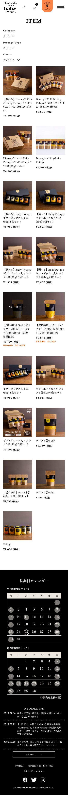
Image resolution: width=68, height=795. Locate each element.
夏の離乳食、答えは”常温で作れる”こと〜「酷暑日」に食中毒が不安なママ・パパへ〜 (39, 743)
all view (30, 754)
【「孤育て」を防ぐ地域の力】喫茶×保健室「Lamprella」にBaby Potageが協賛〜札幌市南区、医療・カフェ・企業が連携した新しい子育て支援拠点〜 (39, 729)
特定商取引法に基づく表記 (40, 765)
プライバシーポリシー (34, 771)
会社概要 (19, 765)
